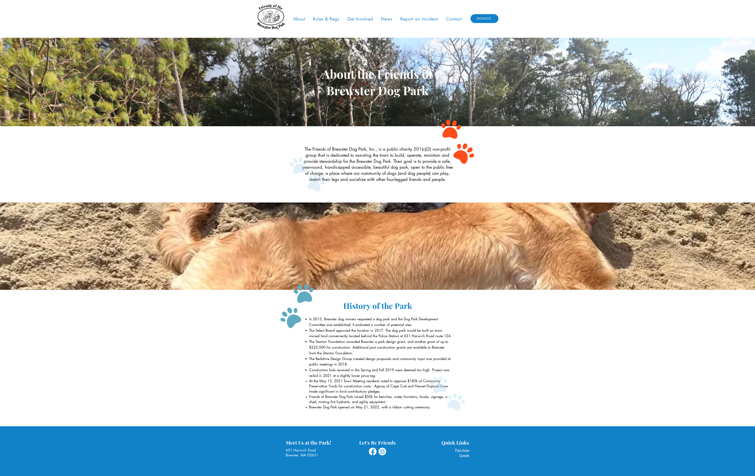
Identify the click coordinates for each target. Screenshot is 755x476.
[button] (299, 19)
